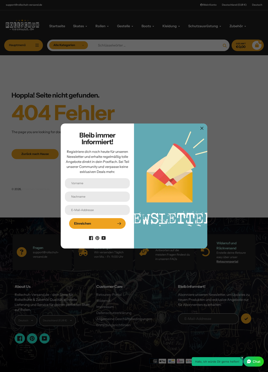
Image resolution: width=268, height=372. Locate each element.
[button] (228, 361)
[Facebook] (91, 238)
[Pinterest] (97, 238)
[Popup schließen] (202, 128)
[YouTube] (104, 238)
